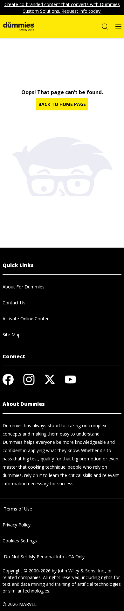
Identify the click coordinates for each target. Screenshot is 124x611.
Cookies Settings (20, 541)
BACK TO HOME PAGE (62, 104)
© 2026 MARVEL (20, 604)
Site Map (12, 335)
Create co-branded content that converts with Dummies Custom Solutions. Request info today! (62, 7)
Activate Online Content (27, 319)
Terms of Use (17, 509)
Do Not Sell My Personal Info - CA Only (44, 557)
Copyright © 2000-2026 (27, 571)
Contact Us (14, 303)
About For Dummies (24, 287)
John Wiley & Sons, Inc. (81, 571)
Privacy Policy (17, 525)
